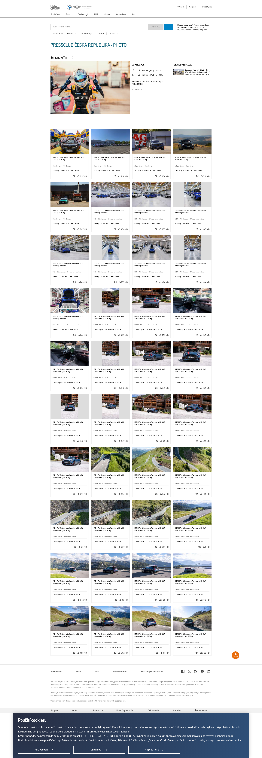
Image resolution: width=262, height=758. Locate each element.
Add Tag (156, 26)
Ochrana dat (154, 710)
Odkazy (76, 710)
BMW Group (56, 671)
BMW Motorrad (120, 671)
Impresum (98, 710)
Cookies (177, 710)
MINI (97, 671)
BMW (78, 671)
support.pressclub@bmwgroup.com (192, 29)
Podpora (54, 710)
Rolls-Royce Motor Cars (152, 671)
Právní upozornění (125, 710)
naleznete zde (120, 701)
